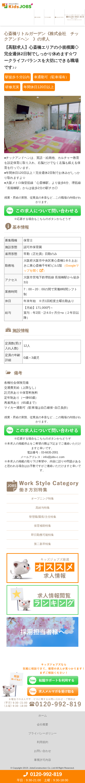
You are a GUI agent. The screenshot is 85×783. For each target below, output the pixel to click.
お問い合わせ (42, 751)
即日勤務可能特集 (42, 534)
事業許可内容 (42, 759)
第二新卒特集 (42, 544)
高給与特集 (43, 507)
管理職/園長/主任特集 (42, 516)
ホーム (42, 715)
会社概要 (42, 724)
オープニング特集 (42, 498)
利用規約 (42, 742)
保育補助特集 (42, 525)
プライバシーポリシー (42, 733)
